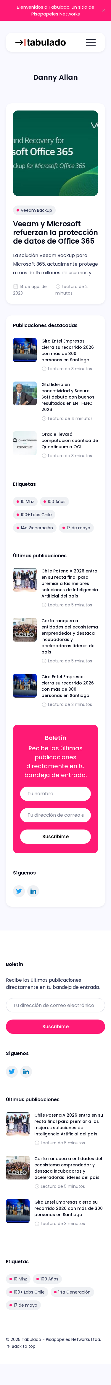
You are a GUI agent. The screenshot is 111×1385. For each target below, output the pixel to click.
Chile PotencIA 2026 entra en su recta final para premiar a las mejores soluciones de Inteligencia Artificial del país (69, 583)
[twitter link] (19, 891)
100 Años (56, 502)
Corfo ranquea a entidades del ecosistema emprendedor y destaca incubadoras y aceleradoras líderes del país (69, 636)
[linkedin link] (33, 891)
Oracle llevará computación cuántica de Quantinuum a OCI (69, 440)
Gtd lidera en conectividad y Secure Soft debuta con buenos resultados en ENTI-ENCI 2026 (67, 397)
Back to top (24, 1346)
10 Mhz (27, 502)
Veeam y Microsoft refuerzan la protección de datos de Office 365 (55, 232)
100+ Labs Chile (36, 515)
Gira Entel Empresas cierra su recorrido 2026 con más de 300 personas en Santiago (67, 350)
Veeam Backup (36, 210)
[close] (104, 10)
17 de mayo (78, 528)
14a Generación (37, 528)
